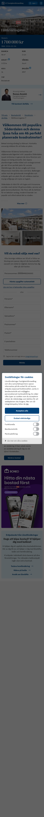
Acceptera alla (22, 410)
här (27, 404)
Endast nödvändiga (22, 418)
